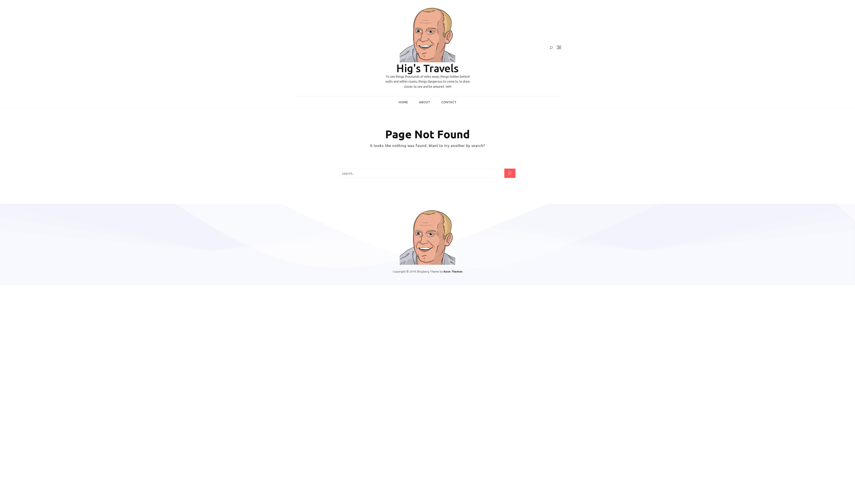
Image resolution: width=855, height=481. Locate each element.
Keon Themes (453, 271)
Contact (448, 102)
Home (403, 102)
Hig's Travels (427, 68)
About (424, 102)
